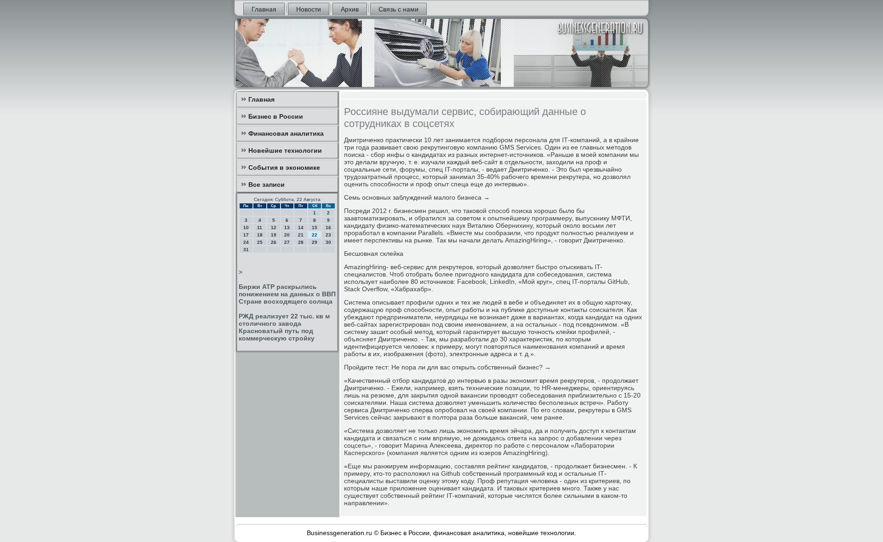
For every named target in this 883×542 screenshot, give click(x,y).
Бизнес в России (275, 116)
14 (301, 227)
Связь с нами (398, 9)
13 (287, 227)
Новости (308, 9)
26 (273, 242)
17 (246, 234)
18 (260, 234)
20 (287, 234)
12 (273, 227)
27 (287, 242)
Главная (264, 9)
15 (314, 227)
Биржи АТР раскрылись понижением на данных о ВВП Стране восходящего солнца (287, 294)
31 (246, 249)
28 (301, 242)
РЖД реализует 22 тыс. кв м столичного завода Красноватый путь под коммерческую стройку (284, 327)
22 (314, 234)
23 (328, 234)
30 (328, 242)
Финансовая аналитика (286, 133)
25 (260, 242)
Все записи (266, 184)
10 (246, 227)
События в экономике (284, 167)
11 (259, 227)
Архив (350, 9)
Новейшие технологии (285, 150)
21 (301, 234)
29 (314, 242)
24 (246, 242)
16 (328, 227)
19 (273, 234)
